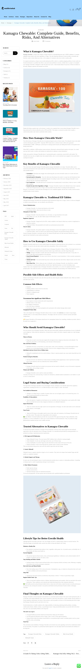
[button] (79, 10)
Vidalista (6, 77)
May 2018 (6, 202)
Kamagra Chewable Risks (9, 233)
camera (6, 220)
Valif (5, 74)
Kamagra (9, 23)
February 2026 (7, 178)
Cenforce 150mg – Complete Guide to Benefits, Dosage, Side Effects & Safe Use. (10, 140)
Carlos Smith (36, 41)
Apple (12, 216)
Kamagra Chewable (27, 54)
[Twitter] (31, 643)
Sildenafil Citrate (8, 251)
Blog (5, 64)
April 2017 (6, 205)
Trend (6, 259)
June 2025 (6, 195)
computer (7, 224)
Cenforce (6, 67)
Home (2, 23)
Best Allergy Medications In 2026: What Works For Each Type (10, 166)
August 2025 (7, 192)
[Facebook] (28, 643)
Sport (13, 255)
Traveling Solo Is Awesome (10, 105)
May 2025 (6, 198)
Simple (6, 255)
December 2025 (8, 185)
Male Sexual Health (9, 243)
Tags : (24, 634)
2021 (6, 216)
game (6, 228)
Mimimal (7, 247)
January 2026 (7, 182)
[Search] (15, 53)
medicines (61, 312)
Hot (12, 228)
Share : (25, 643)
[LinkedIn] (35, 643)
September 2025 (8, 188)
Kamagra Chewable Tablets (9, 238)
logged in (50, 668)
